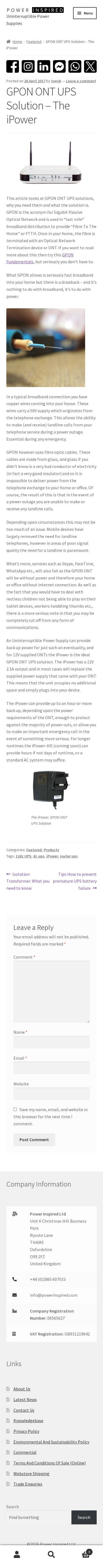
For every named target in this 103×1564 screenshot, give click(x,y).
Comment (24, 957)
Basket (79, 1550)
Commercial (25, 1452)
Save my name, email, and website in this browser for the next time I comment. (50, 1116)
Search (12, 1506)
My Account (17, 1554)
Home (17, 41)
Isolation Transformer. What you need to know (27, 881)
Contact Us (23, 1410)
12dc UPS (23, 856)
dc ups (38, 856)
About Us (21, 1389)
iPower (52, 856)
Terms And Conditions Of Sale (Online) (49, 1463)
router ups (69, 856)
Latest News (25, 1399)
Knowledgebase (28, 1420)
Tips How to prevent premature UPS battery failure (75, 881)
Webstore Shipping (31, 1473)
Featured (33, 41)
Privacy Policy (26, 1431)
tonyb (56, 80)
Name (20, 1032)
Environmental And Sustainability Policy (51, 1442)
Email (20, 1058)
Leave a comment (81, 80)
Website (21, 1083)
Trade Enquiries (27, 1484)
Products (51, 849)
